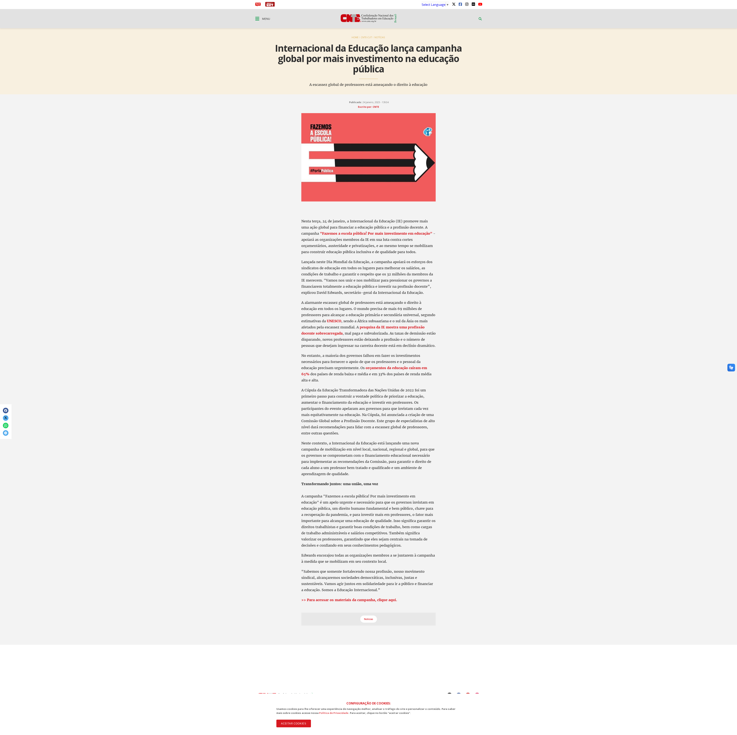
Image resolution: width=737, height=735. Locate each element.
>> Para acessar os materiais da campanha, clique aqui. (349, 600)
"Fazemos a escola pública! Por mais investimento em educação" (376, 233)
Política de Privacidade (334, 713)
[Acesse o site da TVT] (258, 5)
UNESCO (334, 321)
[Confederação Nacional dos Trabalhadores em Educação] (369, 21)
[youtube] (480, 4)
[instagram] (467, 4)
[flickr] (473, 4)
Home (355, 37)
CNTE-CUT (366, 37)
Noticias (368, 619)
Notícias (379, 37)
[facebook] (460, 4)
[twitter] (454, 4)
